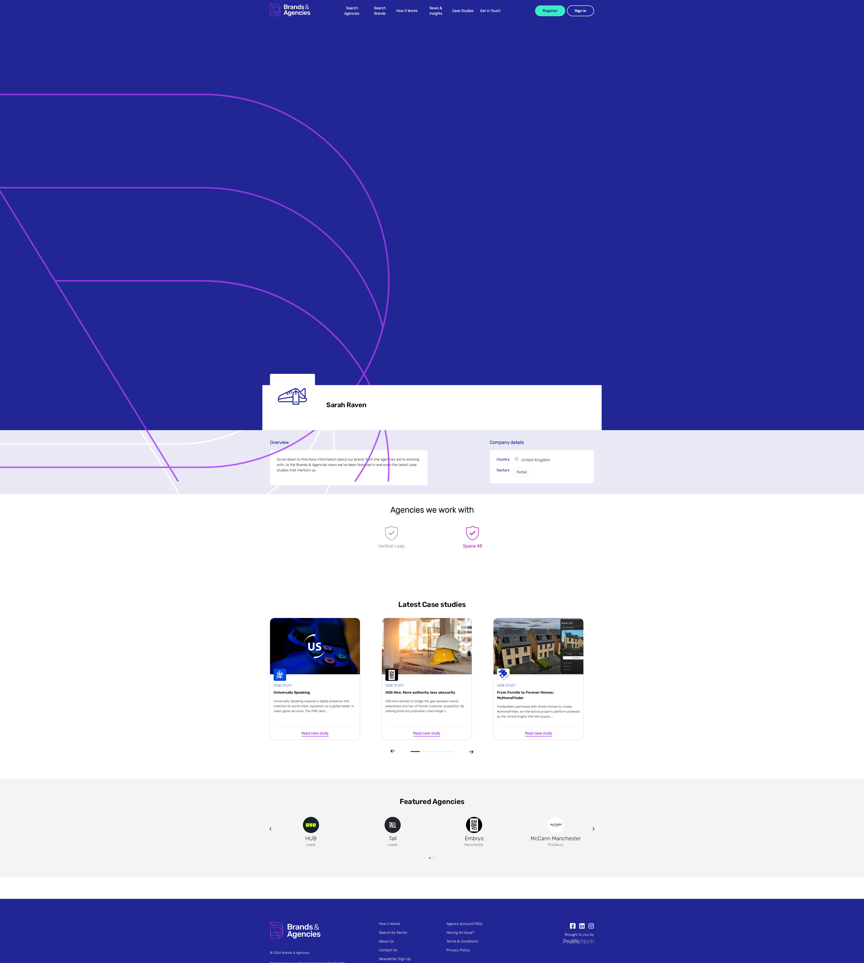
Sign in (580, 11)
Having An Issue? (460, 932)
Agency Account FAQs (464, 924)
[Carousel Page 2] (434, 858)
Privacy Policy (458, 950)
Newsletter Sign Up (395, 959)
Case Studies (463, 11)
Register (550, 11)
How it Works (407, 11)
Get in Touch (490, 11)
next (593, 829)
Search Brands (380, 11)
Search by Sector (393, 932)
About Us (386, 941)
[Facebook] (573, 926)
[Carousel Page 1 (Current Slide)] (430, 858)
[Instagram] (589, 926)
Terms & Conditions (462, 941)
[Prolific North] (578, 942)
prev (270, 829)
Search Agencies (351, 11)
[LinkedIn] (580, 926)
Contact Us (388, 950)
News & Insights (436, 11)
